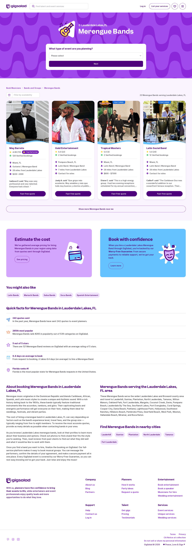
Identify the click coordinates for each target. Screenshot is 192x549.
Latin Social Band (156, 148)
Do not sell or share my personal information (165, 541)
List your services (159, 6)
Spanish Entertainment (87, 295)
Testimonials (128, 517)
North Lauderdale (152, 434)
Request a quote (130, 492)
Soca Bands (66, 295)
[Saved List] (175, 6)
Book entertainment (168, 484)
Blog (87, 488)
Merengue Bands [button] (106, 31)
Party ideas (127, 488)
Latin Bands (13, 295)
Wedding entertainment (170, 495)
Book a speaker (166, 488)
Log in (143, 6)
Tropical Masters (111, 148)
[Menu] (182, 6)
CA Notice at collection (175, 537)
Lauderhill (106, 434)
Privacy (182, 534)
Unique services (166, 514)
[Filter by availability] (26, 95)
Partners (90, 492)
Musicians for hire (167, 492)
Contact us (91, 514)
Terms (173, 534)
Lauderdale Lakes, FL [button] (94, 25)
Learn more (116, 266)
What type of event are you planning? (71, 48)
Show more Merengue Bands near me (96, 209)
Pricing (125, 514)
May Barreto (16, 148)
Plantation (133, 434)
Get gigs (126, 510)
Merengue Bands (52, 88)
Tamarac (169, 434)
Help (87, 510)
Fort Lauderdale (109, 442)
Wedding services (167, 517)
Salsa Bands (49, 295)
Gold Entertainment (66, 148)
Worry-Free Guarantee (120, 251)
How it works (128, 484)
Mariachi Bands (31, 295)
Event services (165, 510)
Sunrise (119, 434)
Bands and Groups (32, 88)
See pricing (22, 259)
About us (90, 484)
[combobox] (60, 6)
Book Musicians (13, 88)
